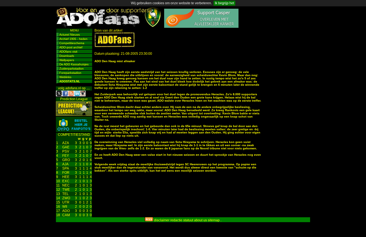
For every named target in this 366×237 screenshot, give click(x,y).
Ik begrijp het (224, 3)
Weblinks (65, 77)
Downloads (66, 55)
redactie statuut (181, 220)
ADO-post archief (70, 47)
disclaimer (161, 220)
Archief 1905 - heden (73, 39)
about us (200, 220)
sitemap (214, 220)
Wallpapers (66, 60)
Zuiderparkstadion (71, 68)
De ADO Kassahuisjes (74, 64)
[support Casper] (201, 26)
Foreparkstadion (70, 72)
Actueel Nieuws (69, 34)
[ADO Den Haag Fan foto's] (74, 131)
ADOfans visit (68, 51)
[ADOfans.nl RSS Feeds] (149, 220)
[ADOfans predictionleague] (74, 114)
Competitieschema (71, 43)
